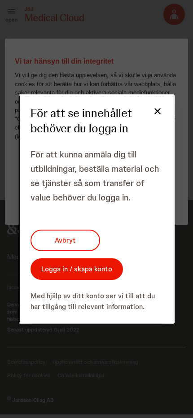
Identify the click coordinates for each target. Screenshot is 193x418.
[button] (152, 116)
